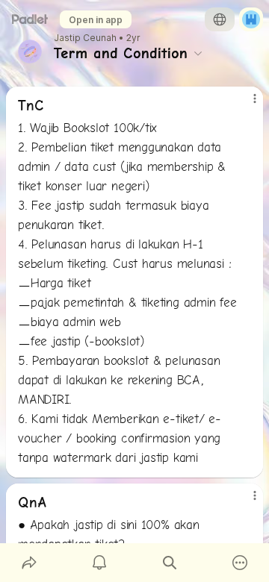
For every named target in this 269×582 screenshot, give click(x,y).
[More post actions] (245, 104)
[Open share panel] (29, 563)
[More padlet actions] (240, 563)
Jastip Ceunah (85, 38)
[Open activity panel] (99, 563)
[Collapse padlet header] (198, 52)
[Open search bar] (169, 562)
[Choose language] (220, 19)
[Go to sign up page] (251, 19)
